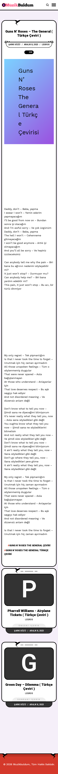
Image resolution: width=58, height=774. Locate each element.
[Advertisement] (29, 177)
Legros (46, 44)
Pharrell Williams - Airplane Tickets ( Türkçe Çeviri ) (29, 612)
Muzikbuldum (21, 764)
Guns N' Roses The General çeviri (29, 545)
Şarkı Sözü (14, 44)
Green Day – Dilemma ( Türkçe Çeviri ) (29, 686)
